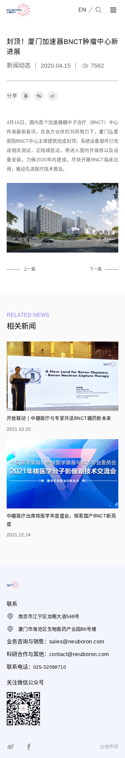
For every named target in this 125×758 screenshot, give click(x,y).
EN (82, 10)
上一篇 (29, 269)
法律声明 (109, 746)
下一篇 (96, 269)
